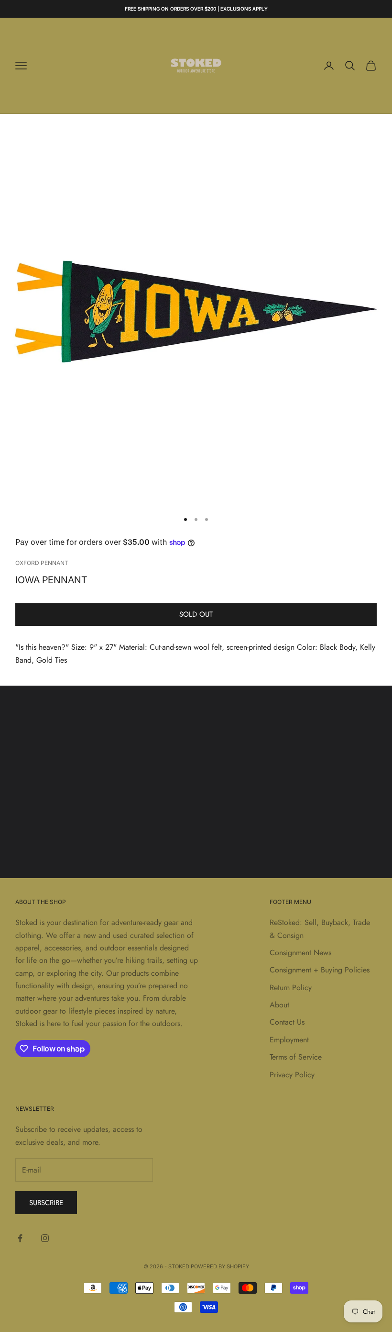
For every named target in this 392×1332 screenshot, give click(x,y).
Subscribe (46, 1202)
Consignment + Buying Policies (320, 969)
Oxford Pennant (41, 562)
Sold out (196, 614)
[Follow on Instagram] (45, 1238)
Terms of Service (296, 1056)
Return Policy (291, 987)
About (279, 1004)
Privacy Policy (292, 1074)
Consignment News (300, 952)
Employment (289, 1039)
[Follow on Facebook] (20, 1238)
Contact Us (287, 1021)
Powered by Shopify (220, 1266)
